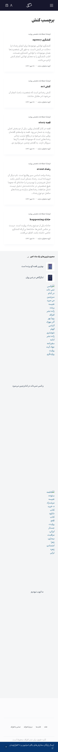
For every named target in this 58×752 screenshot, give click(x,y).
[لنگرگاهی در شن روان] (50, 278)
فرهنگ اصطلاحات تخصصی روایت (39, 34)
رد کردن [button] (6, 747)
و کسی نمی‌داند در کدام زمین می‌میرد (27, 386)
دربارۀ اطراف (28, 727)
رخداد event (43, 169)
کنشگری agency (41, 40)
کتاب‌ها (38, 727)
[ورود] (11, 5)
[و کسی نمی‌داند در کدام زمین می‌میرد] (50, 386)
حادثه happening (40, 220)
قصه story (44, 123)
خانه (45, 727)
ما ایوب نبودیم (37, 592)
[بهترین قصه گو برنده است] (50, 266)
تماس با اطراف (16, 727)
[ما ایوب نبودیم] (50, 592)
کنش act (45, 87)
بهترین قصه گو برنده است (32, 266)
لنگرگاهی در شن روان (34, 277)
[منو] (51, 5)
